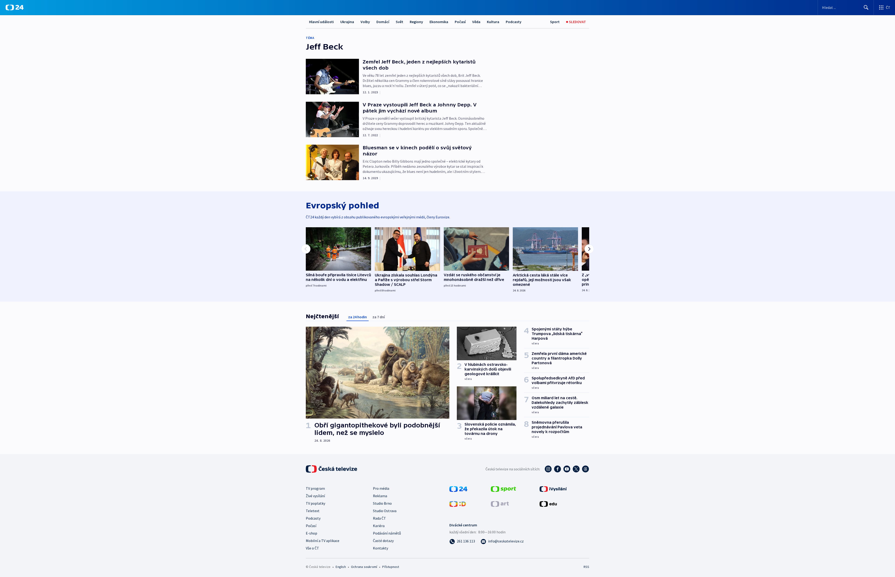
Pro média (381, 488)
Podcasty (513, 21)
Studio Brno (382, 503)
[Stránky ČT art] (500, 503)
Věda (476, 21)
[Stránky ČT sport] (503, 488)
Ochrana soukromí (364, 567)
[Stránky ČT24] (458, 488)
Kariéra (379, 525)
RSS (586, 567)
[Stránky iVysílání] (553, 488)
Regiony (416, 21)
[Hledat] (866, 7)
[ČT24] (15, 7)
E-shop (311, 533)
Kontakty (380, 548)
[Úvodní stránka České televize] (332, 469)
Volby (365, 21)
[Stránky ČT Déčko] (457, 503)
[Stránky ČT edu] (548, 503)
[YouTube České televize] (567, 469)
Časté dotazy (383, 540)
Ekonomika (439, 21)
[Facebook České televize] (557, 469)
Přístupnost (390, 567)
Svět (399, 21)
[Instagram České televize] (548, 469)
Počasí (460, 21)
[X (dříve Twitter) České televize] (576, 469)
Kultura (493, 21)
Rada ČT (379, 518)
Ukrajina (347, 21)
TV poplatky (315, 503)
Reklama (380, 495)
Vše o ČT (312, 548)
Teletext (313, 510)
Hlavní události (321, 21)
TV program (315, 488)
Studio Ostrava (384, 510)
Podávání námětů (387, 533)
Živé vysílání (315, 495)
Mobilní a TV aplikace (322, 540)
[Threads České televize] (585, 469)
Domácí (382, 21)
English (341, 567)
